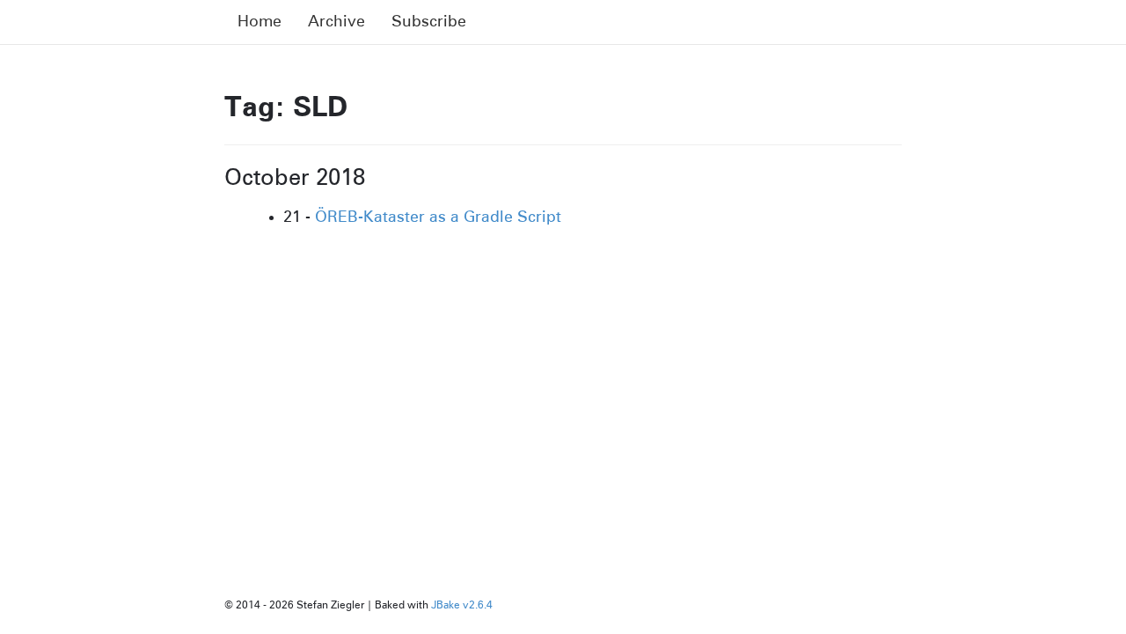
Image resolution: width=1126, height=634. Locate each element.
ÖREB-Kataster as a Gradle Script (438, 217)
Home (260, 22)
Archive (336, 22)
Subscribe (428, 22)
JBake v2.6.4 (462, 606)
